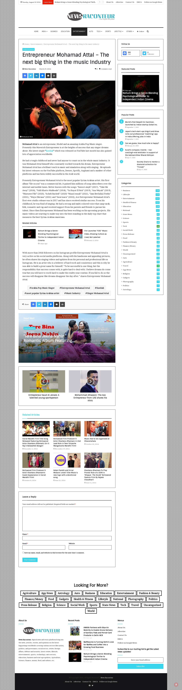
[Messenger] (42, 75)
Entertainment (79, 31)
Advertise (119, 2)
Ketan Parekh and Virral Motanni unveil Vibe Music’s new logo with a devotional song (65, 473)
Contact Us (130, 2)
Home (36, 31)
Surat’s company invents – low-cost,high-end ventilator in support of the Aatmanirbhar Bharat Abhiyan (141, 152)
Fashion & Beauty (130, 242)
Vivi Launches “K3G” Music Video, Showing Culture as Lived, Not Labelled (95, 234)
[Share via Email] (48, 75)
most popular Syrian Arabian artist (42, 293)
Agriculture (127, 262)
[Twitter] (30, 75)
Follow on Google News (153, 2)
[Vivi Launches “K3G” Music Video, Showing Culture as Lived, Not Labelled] (75, 233)
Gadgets (126, 278)
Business (54, 31)
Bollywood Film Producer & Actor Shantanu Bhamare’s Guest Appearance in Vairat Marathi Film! (34, 473)
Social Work (128, 230)
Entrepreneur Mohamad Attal (75, 288)
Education (65, 31)
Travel (125, 266)
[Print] (54, 75)
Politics (126, 286)
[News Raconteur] (91, 16)
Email (25, 543)
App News (127, 270)
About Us (109, 2)
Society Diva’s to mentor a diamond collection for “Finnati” (148, 164)
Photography (128, 282)
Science (126, 218)
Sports (108, 31)
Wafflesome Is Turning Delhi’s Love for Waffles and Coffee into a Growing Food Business (99, 644)
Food (125, 238)
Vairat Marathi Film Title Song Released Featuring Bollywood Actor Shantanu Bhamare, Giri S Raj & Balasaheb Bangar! (35, 442)
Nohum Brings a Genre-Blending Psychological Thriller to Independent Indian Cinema (98, 656)
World (125, 250)
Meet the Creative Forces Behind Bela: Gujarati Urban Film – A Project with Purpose (49, 340)
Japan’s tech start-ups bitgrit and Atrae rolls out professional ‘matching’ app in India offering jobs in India (142, 134)
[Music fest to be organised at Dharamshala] (98, 428)
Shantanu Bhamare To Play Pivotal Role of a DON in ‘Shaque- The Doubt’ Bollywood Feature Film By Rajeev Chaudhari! (97, 475)
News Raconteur (30, 69)
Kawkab (49, 151)
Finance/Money (129, 246)
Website (72, 543)
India (44, 31)
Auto (91, 31)
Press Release (128, 234)
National (126, 210)
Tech (99, 31)
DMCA (139, 2)
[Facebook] (24, 75)
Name (25, 534)
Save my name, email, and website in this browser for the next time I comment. (54, 553)
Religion (126, 274)
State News (127, 214)
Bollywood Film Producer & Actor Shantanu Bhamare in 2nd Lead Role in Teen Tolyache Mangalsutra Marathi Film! (67, 442)
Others (129, 31)
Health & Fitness (129, 202)
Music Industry (73, 293)
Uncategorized (129, 254)
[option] (67, 338)
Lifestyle (118, 31)
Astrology (127, 290)
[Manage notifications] (176, 685)
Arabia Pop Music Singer (43, 288)
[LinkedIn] (36, 75)
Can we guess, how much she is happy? (142, 143)
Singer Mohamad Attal (98, 293)
